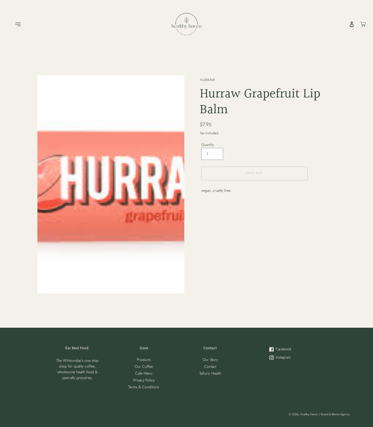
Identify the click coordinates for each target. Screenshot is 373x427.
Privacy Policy (144, 380)
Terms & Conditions (143, 387)
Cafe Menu (143, 373)
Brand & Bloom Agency (335, 414)
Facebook (289, 349)
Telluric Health (210, 373)
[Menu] (14, 24)
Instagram (289, 357)
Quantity (207, 145)
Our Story (210, 359)
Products (144, 359)
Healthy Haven (309, 414)
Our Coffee (144, 366)
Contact (210, 366)
